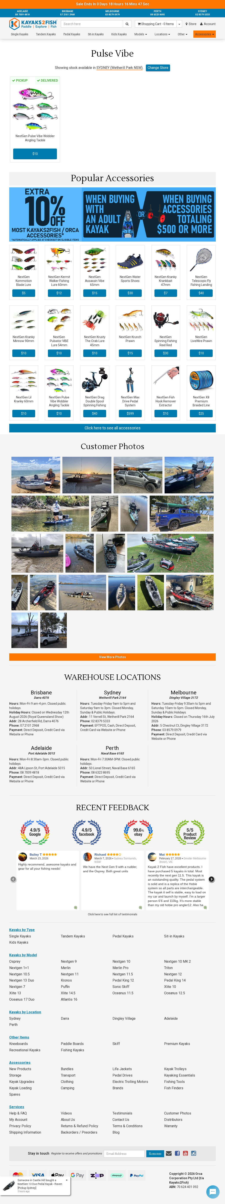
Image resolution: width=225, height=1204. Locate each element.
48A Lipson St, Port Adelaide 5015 (41, 768)
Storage (15, 1075)
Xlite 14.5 (68, 993)
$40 (201, 293)
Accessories (203, 34)
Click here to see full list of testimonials (112, 914)
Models (139, 34)
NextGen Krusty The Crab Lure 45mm (94, 341)
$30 (130, 293)
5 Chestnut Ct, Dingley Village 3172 (184, 725)
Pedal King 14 (175, 980)
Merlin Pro (120, 968)
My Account (18, 1120)
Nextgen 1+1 (19, 968)
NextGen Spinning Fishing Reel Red (165, 341)
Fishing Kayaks (72, 1050)
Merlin (66, 968)
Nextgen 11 (70, 974)
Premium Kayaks (177, 1044)
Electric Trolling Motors (130, 1082)
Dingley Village (124, 1018)
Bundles (67, 1069)
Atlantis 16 (69, 999)
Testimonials (122, 1113)
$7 (165, 293)
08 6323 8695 (100, 772)
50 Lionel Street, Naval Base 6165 (112, 768)
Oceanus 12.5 (174, 993)
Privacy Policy (20, 1126)
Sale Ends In (112, 4)
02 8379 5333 (100, 721)
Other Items (19, 1037)
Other (181, 34)
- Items (157, 24)
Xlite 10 (170, 987)
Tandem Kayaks (46, 34)
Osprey (14, 961)
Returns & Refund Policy (79, 1126)
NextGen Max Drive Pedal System (130, 401)
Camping (67, 1088)
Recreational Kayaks (24, 1050)
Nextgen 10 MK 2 (177, 961)
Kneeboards (18, 1044)
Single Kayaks (19, 34)
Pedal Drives (122, 1075)
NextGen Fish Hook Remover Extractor (166, 401)
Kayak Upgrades (21, 1082)
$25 (201, 413)
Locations (161, 34)
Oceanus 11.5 (122, 993)
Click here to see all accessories (113, 428)
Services (16, 1107)
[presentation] (13, 879)
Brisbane (41, 693)
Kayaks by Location (25, 1012)
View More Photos (112, 657)
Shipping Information (25, 1132)
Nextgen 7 (17, 987)
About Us (68, 1120)
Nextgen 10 (121, 961)
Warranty (171, 1126)
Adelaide (41, 748)
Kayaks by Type (22, 930)
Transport (68, 1075)
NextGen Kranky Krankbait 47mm (166, 281)
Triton (168, 968)
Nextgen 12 (173, 974)
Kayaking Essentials (179, 1075)
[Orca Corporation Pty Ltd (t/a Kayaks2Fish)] (33, 24)
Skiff (116, 1044)
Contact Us (120, 1120)
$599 (130, 413)
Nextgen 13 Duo (21, 980)
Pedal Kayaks (72, 34)
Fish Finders (173, 1088)
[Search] (127, 24)
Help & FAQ (18, 1113)
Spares (14, 1094)
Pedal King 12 (123, 980)
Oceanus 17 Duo (21, 999)
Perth (112, 748)
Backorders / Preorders (79, 1132)
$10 (35, 154)
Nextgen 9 (69, 961)
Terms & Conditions (127, 1126)
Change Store (158, 68)
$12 (59, 293)
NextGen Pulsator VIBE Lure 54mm (59, 341)
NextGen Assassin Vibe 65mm (94, 281)
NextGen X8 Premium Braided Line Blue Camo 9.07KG (201, 405)
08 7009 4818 (29, 772)
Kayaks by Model (23, 955)
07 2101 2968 (29, 725)
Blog (116, 1132)
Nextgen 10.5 (19, 974)
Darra (65, 1018)
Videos (66, 1113)
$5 (23, 293)
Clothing (67, 1082)
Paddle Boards (72, 1044)
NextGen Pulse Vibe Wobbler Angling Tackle (59, 401)
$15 (94, 293)
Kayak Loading (20, 1088)
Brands (117, 1088)
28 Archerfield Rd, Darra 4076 (38, 721)
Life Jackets (122, 1069)
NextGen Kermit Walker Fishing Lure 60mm (59, 281)
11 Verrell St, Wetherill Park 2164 (111, 716)
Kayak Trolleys (175, 1069)
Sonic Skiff (120, 987)
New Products (20, 1069)
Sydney (112, 693)
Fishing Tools (174, 1082)
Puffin (65, 987)
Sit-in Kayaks (96, 34)
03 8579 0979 (171, 730)
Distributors (173, 1120)
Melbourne (183, 693)
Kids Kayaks (119, 34)
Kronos (66, 980)
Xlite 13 (15, 993)
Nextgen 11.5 (122, 974)
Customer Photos (177, 1113)
